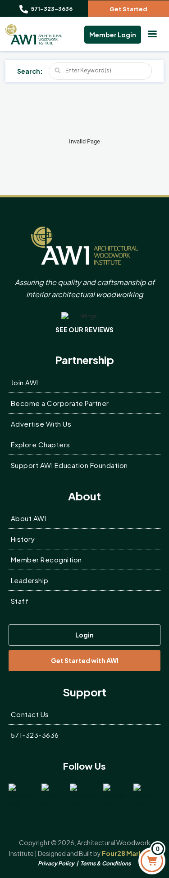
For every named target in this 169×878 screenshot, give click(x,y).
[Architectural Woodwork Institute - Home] (33, 34)
